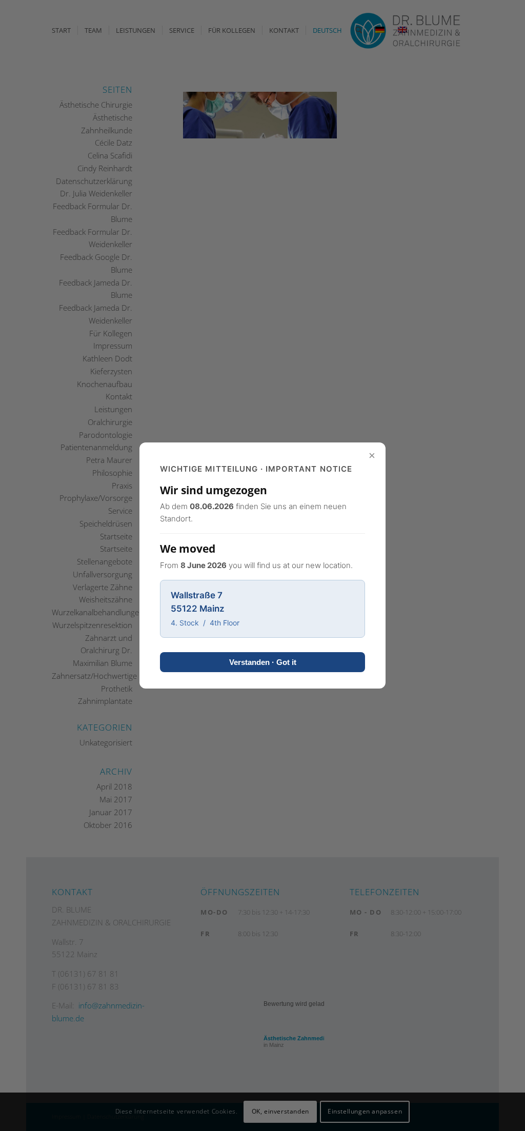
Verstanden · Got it (262, 662)
